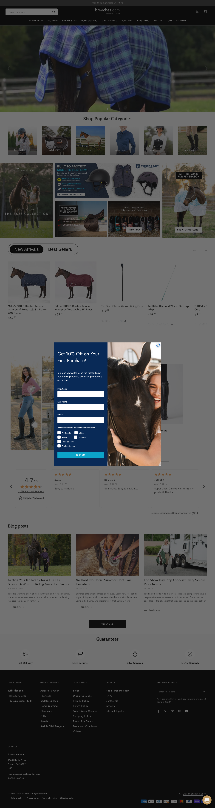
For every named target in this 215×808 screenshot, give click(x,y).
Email (59, 414)
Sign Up (80, 455)
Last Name (62, 401)
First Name (62, 388)
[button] (207, 800)
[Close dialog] (158, 345)
